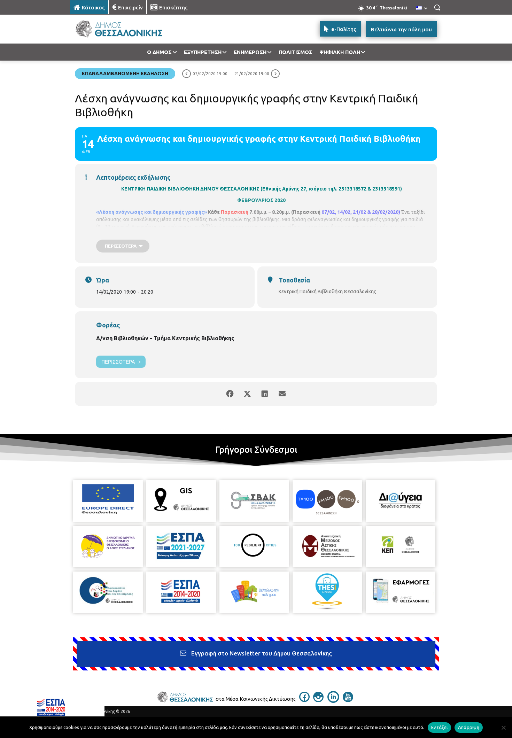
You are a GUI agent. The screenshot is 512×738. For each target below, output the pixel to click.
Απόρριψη (468, 727)
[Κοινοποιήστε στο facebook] (230, 394)
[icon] (304, 700)
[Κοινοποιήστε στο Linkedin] (264, 394)
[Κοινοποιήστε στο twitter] (247, 394)
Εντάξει (439, 727)
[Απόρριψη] (503, 727)
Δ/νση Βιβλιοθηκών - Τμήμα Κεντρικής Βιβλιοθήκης (165, 338)
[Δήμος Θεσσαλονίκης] (125, 29)
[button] (437, 7)
